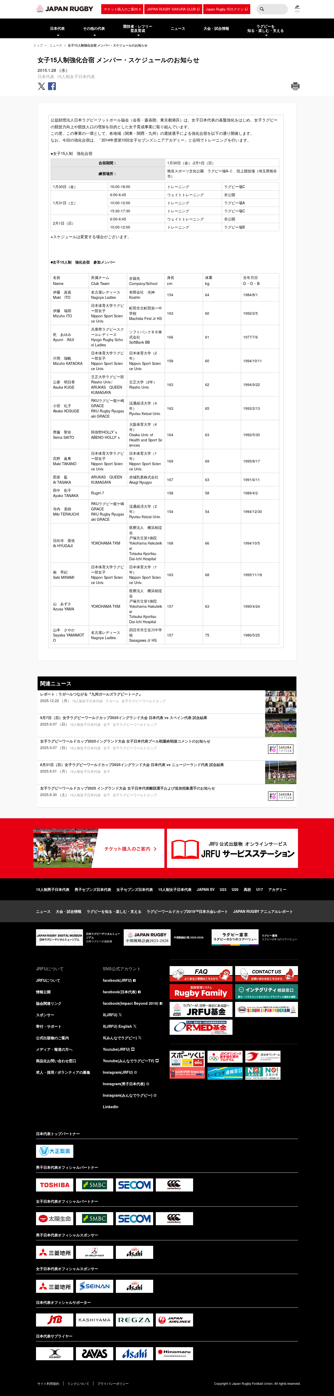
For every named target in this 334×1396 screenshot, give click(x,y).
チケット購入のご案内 (121, 9)
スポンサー (45, 1014)
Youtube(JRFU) (116, 1049)
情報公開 (43, 991)
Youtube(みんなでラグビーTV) (128, 1060)
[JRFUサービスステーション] (232, 848)
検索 (262, 9)
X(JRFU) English (117, 1026)
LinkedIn (110, 1106)
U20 (235, 889)
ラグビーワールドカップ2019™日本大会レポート (187, 911)
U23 (223, 889)
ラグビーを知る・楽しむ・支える (114, 911)
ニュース (56, 45)
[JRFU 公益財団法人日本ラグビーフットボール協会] (64, 9)
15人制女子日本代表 (76, 76)
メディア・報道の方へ (54, 1049)
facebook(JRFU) (117, 980)
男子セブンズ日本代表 (93, 889)
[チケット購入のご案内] (98, 848)
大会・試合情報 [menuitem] (216, 28)
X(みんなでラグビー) (120, 1037)
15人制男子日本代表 (52, 889)
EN (297, 11)
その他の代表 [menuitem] (94, 28)
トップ (38, 45)
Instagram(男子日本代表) (124, 1083)
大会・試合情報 (68, 911)
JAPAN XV (205, 889)
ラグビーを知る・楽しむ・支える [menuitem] (265, 28)
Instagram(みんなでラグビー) (127, 1095)
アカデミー (277, 889)
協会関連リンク (49, 1003)
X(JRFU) (110, 1014)
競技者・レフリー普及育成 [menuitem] (137, 28)
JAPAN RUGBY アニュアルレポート (263, 911)
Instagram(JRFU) (118, 1072)
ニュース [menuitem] (178, 28)
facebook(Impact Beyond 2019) (130, 1003)
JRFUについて (48, 980)
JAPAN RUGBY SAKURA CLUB (171, 9)
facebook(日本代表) (120, 991)
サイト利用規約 (48, 1383)
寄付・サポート (49, 1026)
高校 (247, 889)
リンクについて (78, 1383)
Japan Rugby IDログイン (225, 9)
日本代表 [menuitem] (57, 28)
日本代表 (46, 76)
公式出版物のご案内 (52, 1037)
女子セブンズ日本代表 (134, 889)
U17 (259, 889)
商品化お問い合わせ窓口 (56, 1060)
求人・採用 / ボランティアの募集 (63, 1072)
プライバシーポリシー (113, 1383)
